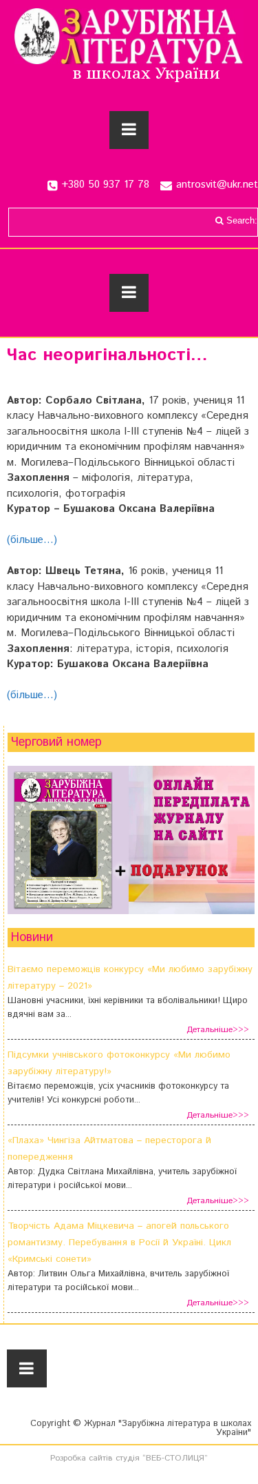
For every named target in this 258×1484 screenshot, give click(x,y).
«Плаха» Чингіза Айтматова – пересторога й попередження (109, 1149)
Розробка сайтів (81, 1458)
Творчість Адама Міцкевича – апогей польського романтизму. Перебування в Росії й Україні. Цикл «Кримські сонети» (119, 1242)
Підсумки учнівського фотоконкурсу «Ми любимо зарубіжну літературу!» (119, 1063)
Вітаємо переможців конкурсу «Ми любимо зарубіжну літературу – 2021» (130, 977)
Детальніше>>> (217, 1030)
